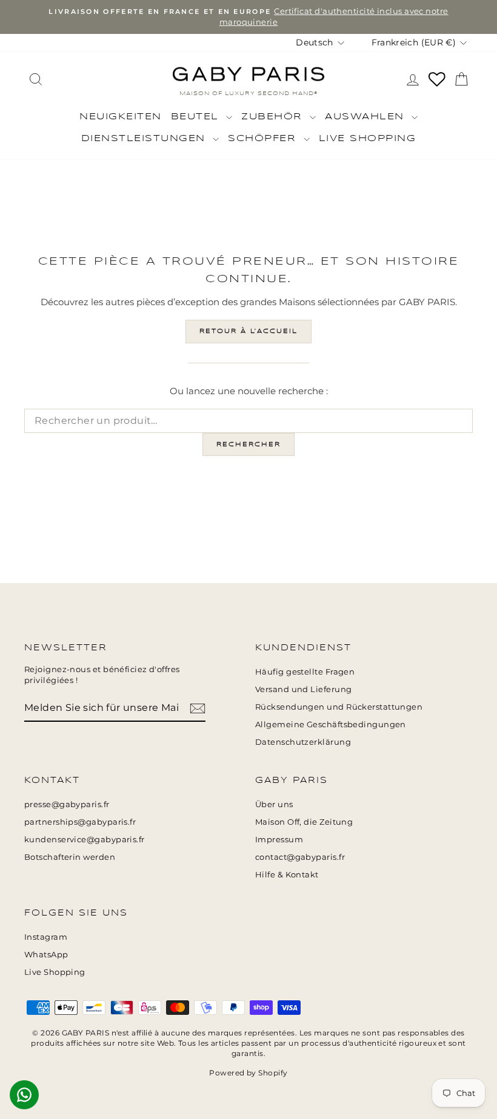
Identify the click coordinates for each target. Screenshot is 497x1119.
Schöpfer (264, 138)
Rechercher (248, 444)
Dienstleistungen (145, 138)
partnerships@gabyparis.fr (80, 822)
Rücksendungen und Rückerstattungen (338, 706)
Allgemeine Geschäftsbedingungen (330, 724)
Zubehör (274, 117)
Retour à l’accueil (248, 331)
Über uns (274, 804)
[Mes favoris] (437, 79)
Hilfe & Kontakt (287, 874)
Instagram (45, 937)
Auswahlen (367, 117)
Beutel (197, 117)
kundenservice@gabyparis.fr (84, 839)
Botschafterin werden (69, 857)
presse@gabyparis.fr (67, 804)
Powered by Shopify (248, 1072)
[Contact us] (24, 1094)
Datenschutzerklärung (303, 742)
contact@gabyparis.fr (300, 857)
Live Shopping (367, 138)
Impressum (279, 839)
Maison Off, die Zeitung (304, 822)
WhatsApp (46, 954)
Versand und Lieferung (303, 689)
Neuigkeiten (120, 117)
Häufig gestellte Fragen (305, 671)
